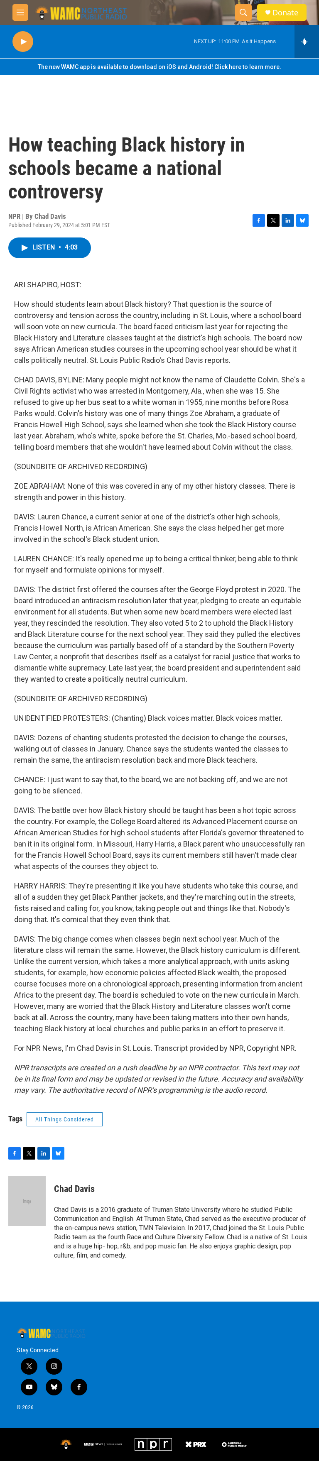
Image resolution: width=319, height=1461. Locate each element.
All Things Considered (64, 1119)
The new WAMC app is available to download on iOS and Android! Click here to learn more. (159, 67)
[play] (22, 41)
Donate (285, 12)
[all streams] (306, 41)
